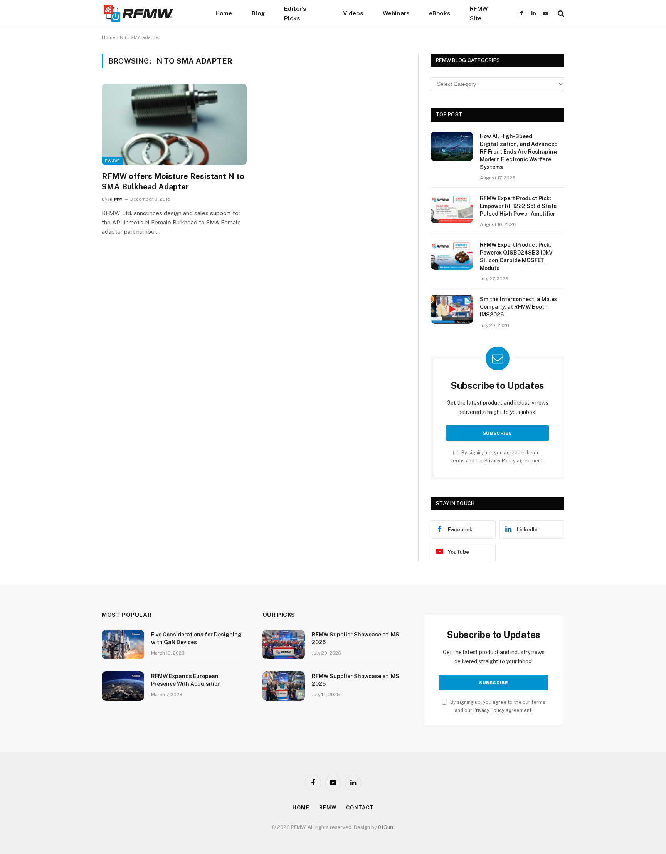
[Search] (560, 13)
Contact (359, 807)
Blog (258, 13)
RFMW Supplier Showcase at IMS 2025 (355, 680)
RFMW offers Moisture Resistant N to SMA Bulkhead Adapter (173, 181)
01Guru (386, 827)
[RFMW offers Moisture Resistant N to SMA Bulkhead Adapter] (174, 124)
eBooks (440, 13)
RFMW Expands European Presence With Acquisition (186, 680)
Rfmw (328, 807)
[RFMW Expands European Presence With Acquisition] (123, 686)
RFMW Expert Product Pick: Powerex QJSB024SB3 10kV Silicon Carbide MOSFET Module (516, 256)
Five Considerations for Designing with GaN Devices (196, 638)
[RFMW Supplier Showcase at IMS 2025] (283, 686)
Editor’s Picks (295, 13)
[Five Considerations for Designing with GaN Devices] (123, 644)
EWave (112, 161)
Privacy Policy (500, 461)
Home (223, 13)
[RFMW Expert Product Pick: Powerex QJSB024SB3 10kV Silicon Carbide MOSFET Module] (452, 255)
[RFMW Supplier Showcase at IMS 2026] (283, 644)
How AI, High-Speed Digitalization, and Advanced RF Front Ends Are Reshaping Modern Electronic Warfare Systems (519, 151)
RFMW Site (479, 13)
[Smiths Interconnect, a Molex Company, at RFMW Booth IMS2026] (452, 309)
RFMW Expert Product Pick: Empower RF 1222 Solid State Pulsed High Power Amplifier (518, 206)
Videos (353, 13)
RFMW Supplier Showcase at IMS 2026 (355, 638)
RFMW (115, 199)
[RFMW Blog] (150, 13)
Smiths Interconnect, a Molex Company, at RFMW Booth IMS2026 (518, 307)
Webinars (396, 13)
